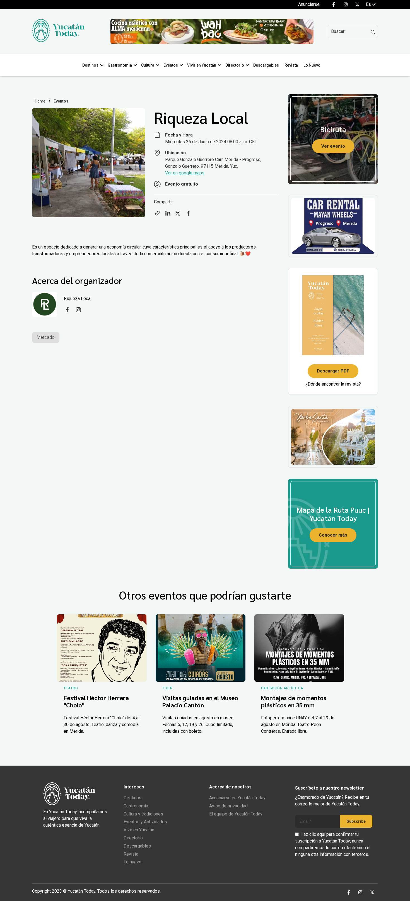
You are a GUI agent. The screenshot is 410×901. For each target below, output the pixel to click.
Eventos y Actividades (145, 821)
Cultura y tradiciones (143, 814)
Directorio (234, 65)
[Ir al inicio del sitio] (58, 40)
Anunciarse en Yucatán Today (237, 797)
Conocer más (333, 535)
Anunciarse (309, 4)
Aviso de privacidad (228, 806)
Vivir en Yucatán (201, 65)
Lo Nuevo (311, 65)
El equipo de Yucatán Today (235, 814)
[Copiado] (157, 215)
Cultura (147, 65)
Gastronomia (120, 65)
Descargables (266, 65)
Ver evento (333, 146)
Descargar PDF (333, 371)
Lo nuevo (132, 862)
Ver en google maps (184, 173)
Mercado (46, 337)
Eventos (170, 65)
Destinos (90, 65)
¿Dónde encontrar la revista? (333, 384)
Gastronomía (136, 806)
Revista (291, 65)
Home (40, 101)
